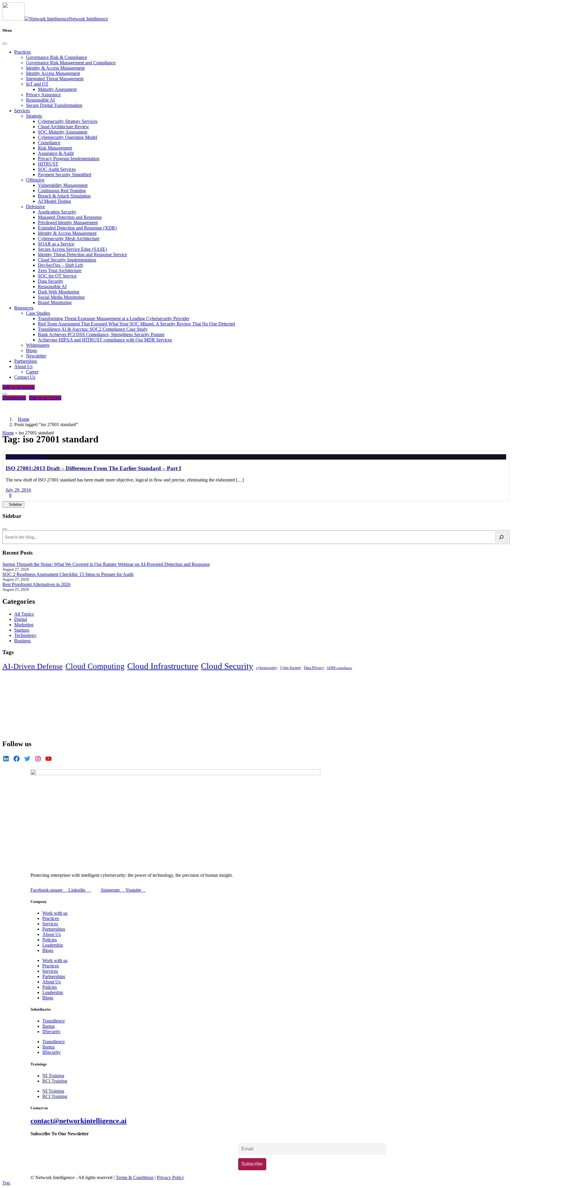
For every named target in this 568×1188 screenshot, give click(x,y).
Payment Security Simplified (64, 174)
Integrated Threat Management (54, 78)
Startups (21, 629)
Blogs (31, 350)
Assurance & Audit (56, 153)
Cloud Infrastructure (162, 666)
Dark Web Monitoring (58, 291)
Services (22, 110)
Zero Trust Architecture (59, 270)
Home (8, 432)
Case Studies (38, 313)
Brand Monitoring (55, 302)
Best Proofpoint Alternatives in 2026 (36, 584)
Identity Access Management (53, 73)
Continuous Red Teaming (62, 190)
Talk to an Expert (18, 387)
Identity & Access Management (55, 67)
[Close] (4, 43)
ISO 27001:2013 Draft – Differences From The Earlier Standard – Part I (93, 468)
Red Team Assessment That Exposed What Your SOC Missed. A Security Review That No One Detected (136, 323)
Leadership (52, 945)
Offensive (35, 179)
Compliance (49, 142)
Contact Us (24, 377)
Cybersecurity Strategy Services (67, 121)
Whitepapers (37, 345)
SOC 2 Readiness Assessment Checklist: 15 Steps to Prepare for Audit (67, 574)
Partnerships (25, 361)
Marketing (23, 624)
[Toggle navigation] (4, 394)
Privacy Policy (170, 1177)
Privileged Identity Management (68, 222)
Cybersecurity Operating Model (67, 137)
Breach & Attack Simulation (64, 195)
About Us (23, 366)
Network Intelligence (88, 18)
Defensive (35, 206)
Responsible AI (40, 99)
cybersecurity (266, 667)
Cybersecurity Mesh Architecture (68, 238)
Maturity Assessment (57, 89)
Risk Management (55, 147)
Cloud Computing (95, 666)
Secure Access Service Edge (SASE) (72, 249)
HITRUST (48, 163)
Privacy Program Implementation (68, 158)
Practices (22, 51)
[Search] (501, 537)
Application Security (57, 211)
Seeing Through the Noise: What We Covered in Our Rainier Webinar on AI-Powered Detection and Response (106, 564)
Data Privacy (314, 668)
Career (32, 371)
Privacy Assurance (43, 94)
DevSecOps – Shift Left (60, 265)
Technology (25, 635)
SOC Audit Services (57, 169)
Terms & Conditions (135, 1177)
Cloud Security (227, 666)
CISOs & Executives (25, 456)
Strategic (34, 115)
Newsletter (36, 355)
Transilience (14, 397)
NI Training (53, 1075)
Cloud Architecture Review (63, 126)
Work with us (54, 913)
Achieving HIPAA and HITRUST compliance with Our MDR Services (105, 339)
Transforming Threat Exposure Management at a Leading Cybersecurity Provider (113, 318)
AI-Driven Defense (32, 666)
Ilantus (48, 1026)
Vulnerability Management (63, 185)
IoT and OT (37, 83)
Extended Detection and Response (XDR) (77, 227)
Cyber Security (290, 668)
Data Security (50, 281)
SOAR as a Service (56, 243)
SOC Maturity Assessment (62, 131)
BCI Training (54, 1080)
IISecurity (51, 1031)
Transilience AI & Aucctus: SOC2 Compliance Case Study (93, 329)
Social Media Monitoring (61, 297)
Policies (49, 939)
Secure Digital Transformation (54, 105)
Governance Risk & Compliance (56, 57)
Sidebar (15, 504)
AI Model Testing (54, 201)
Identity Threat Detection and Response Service (82, 254)
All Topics (24, 614)
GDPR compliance (339, 668)
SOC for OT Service (57, 275)
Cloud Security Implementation (67, 259)
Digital (20, 619)
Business (22, 640)
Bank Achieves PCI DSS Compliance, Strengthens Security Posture (101, 334)
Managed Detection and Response (70, 217)
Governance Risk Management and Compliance (71, 62)
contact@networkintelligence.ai (78, 1121)
